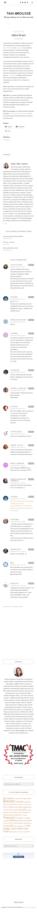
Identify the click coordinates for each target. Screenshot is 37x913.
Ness (12, 563)
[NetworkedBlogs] (18, 854)
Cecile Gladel (16, 265)
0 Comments (6, 154)
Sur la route (26, 820)
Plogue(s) (9, 817)
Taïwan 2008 (7, 823)
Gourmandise (13, 810)
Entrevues (27, 804)
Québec (6, 821)
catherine (14, 370)
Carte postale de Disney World (13, 236)
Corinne (14, 297)
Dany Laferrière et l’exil (10, 248)
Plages (25, 815)
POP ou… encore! (8, 242)
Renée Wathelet (8, 48)
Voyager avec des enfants (20, 832)
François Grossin (18, 320)
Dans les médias (9, 804)
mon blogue (11, 75)
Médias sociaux (8, 812)
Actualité (8, 798)
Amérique (23, 798)
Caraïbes (27, 802)
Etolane (14, 406)
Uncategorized (18, 31)
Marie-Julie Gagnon (19, 164)
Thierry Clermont (18, 388)
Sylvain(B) (14, 519)
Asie (29, 798)
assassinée (19, 48)
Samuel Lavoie (16, 445)
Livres (29, 810)
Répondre (31, 264)
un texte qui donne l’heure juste (18, 113)
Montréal (17, 812)
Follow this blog (18, 856)
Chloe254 (14, 583)
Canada (19, 801)
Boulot (8, 801)
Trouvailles (9, 825)
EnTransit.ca (19, 804)
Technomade (17, 823)
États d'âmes (8, 807)
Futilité (5, 810)
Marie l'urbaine (17, 463)
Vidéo (6, 831)
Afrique (15, 798)
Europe (18, 807)
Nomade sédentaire (14, 815)
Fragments (27, 807)
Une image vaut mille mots (16, 827)
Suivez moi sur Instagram (29, 907)
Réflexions (14, 820)
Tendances (27, 823)
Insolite (23, 809)
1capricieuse (16, 431)
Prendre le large (22, 817)
